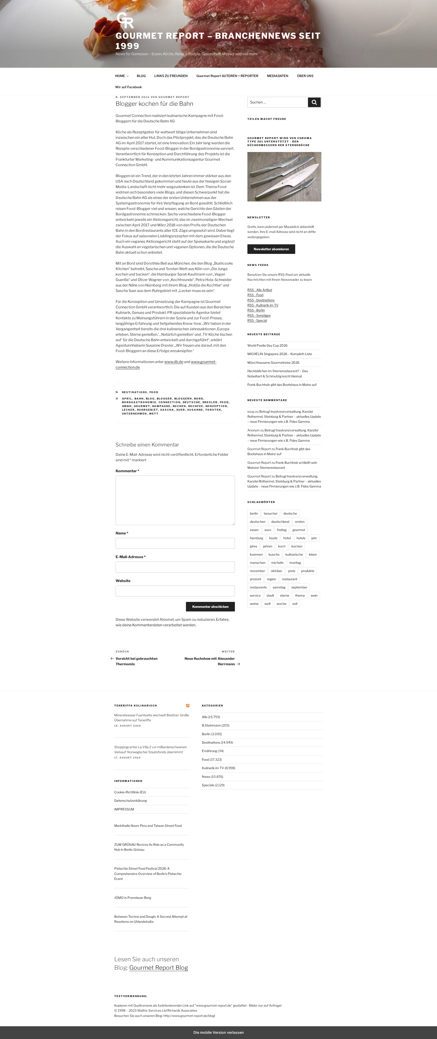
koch (281, 546)
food (224, 402)
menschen (257, 563)
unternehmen (134, 413)
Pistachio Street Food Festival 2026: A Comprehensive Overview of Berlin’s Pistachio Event (147, 873)
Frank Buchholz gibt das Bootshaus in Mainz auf (282, 385)
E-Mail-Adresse (131, 557)
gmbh (127, 406)
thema (300, 595)
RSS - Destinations (260, 300)
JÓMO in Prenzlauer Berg (132, 898)
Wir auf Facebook (128, 87)
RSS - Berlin (256, 310)
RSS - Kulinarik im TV (262, 305)
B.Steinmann (211, 725)
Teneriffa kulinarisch (135, 705)
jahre (253, 546)
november (257, 571)
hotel (287, 538)
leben (313, 554)
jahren (267, 546)
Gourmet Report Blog (158, 967)
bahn (139, 398)
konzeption (216, 406)
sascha (167, 409)
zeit (294, 604)
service (255, 595)
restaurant (289, 579)
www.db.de (173, 362)
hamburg (256, 538)
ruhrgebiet (147, 409)
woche (281, 604)
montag (295, 563)
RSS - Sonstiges (259, 315)
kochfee (195, 406)
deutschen (257, 521)
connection (170, 402)
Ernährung (209, 751)
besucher (270, 513)
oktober (276, 571)
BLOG (141, 76)
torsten (213, 409)
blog (150, 398)
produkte (307, 571)
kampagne (161, 406)
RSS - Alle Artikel (259, 290)
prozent (255, 579)
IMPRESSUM (124, 809)
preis (291, 571)
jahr (314, 538)
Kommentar (127, 471)
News (206, 777)
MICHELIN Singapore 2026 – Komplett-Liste (279, 354)
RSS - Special (257, 320)
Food (154, 392)
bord (198, 398)
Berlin (206, 734)
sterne (284, 595)
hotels (301, 538)
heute (273, 538)
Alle (204, 717)
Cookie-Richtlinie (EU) (130, 792)
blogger (164, 398)
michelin (277, 563)
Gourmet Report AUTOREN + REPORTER (227, 76)
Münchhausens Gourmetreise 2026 (273, 362)
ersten (300, 521)
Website (123, 581)
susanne (195, 409)
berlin (254, 513)
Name (122, 533)
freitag (282, 530)
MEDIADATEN (277, 76)
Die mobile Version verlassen (218, 1032)
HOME (120, 76)
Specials (208, 785)
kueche (274, 554)
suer (180, 409)
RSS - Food (255, 295)
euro (267, 530)
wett (154, 413)
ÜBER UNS (305, 76)
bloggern (183, 398)
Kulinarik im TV (213, 768)
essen (254, 530)
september (299, 587)
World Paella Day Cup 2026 (267, 345)
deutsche (192, 402)
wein (314, 595)
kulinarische (294, 554)
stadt (270, 595)
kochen (179, 406)
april (127, 398)
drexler (210, 402)
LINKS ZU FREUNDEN (171, 76)
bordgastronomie (139, 402)
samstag (279, 587)
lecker (128, 409)
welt (267, 604)
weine (254, 604)
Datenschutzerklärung (130, 800)
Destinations (134, 392)
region (271, 579)
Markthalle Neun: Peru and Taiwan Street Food (148, 826)
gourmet (142, 406)
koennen (256, 554)
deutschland (280, 521)
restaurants (258, 587)
